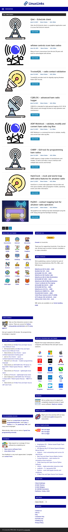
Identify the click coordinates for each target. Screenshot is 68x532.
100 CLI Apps (45, 433)
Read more (35, 31)
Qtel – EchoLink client (41, 19)
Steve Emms (43, 22)
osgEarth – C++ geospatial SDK (46, 468)
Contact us (38, 510)
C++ (13, 424)
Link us (37, 512)
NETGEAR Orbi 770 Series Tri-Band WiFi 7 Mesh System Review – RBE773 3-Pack (17, 367)
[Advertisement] (17, 301)
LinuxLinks (27, 530)
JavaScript (21, 424)
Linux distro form (9, 451)
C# (16, 424)
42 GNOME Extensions (42, 489)
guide (52, 417)
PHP (26, 424)
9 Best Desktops (40, 483)
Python (9, 424)
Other (54, 22)
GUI (51, 22)
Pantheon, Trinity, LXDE (42, 491)
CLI (51, 129)
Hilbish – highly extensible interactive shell (50, 466)
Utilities (55, 207)
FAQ (36, 514)
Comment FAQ (39, 516)
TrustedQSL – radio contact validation (48, 71)
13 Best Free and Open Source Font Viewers (50, 474)
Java (25, 422)
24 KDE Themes (40, 485)
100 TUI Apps (46, 431)
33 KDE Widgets (40, 487)
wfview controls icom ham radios (46, 45)
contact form (8, 456)
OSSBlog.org (39, 520)
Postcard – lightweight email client (20, 375)
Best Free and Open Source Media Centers (50, 456)
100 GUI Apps (46, 429)
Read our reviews (57, 404)
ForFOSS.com (39, 518)
